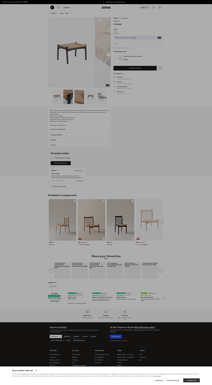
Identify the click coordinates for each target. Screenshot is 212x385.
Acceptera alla (191, 380)
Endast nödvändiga (173, 380)
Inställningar (159, 380)
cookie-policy (157, 376)
